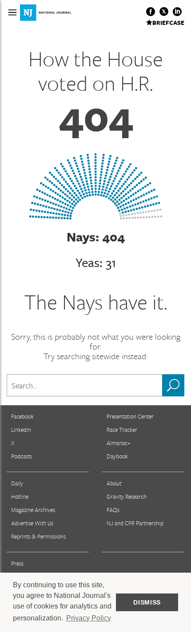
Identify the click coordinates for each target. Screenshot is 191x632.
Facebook (22, 416)
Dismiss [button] (147, 602)
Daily (17, 483)
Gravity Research (127, 496)
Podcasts (21, 456)
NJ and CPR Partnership (135, 523)
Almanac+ (119, 443)
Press (17, 563)
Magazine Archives (33, 510)
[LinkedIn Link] (177, 11)
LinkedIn (21, 430)
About (114, 483)
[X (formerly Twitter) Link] (163, 11)
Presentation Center (130, 416)
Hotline (19, 496)
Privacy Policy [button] (88, 618)
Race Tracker (122, 430)
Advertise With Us (32, 523)
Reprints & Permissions (38, 536)
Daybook (117, 456)
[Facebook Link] (150, 11)
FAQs (113, 510)
